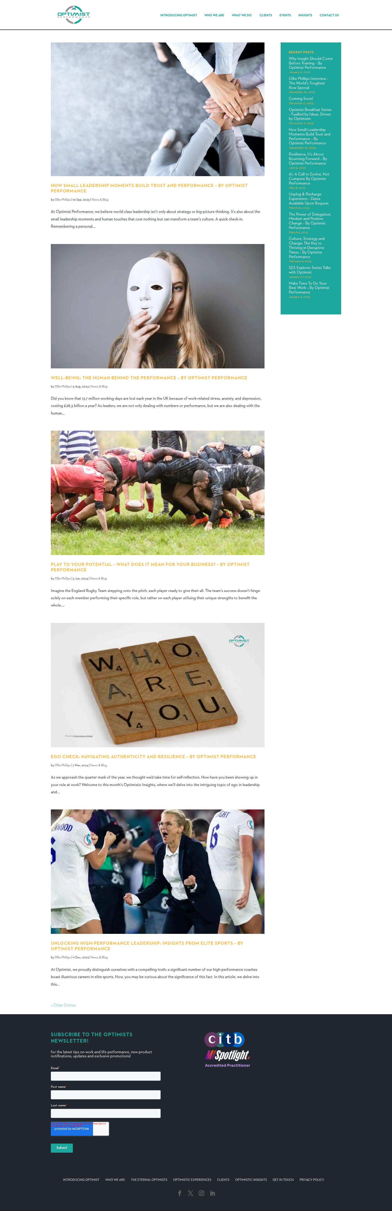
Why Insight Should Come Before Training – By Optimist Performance (311, 63)
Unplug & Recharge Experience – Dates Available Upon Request (309, 198)
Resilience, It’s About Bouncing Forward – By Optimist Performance (308, 158)
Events (285, 15)
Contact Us (329, 15)
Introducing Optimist (178, 15)
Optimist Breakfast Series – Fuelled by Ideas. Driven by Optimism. (310, 114)
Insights (305, 15)
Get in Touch (283, 1179)
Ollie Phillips (63, 199)
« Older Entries (63, 1005)
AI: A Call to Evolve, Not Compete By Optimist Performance (309, 178)
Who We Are (214, 15)
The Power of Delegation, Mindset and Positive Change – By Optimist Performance (310, 221)
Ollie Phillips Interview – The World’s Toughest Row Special (308, 83)
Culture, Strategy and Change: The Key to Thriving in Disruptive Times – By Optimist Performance (307, 248)
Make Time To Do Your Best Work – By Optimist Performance (309, 288)
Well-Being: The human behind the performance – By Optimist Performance (149, 378)
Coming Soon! (301, 99)
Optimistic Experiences (192, 1179)
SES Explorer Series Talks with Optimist (310, 270)
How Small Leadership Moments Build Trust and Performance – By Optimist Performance (309, 136)
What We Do (242, 15)
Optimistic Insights (251, 1179)
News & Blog (100, 199)
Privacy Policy (312, 1179)
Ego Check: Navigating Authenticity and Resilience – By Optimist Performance (153, 757)
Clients (266, 15)
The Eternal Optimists (149, 1179)
